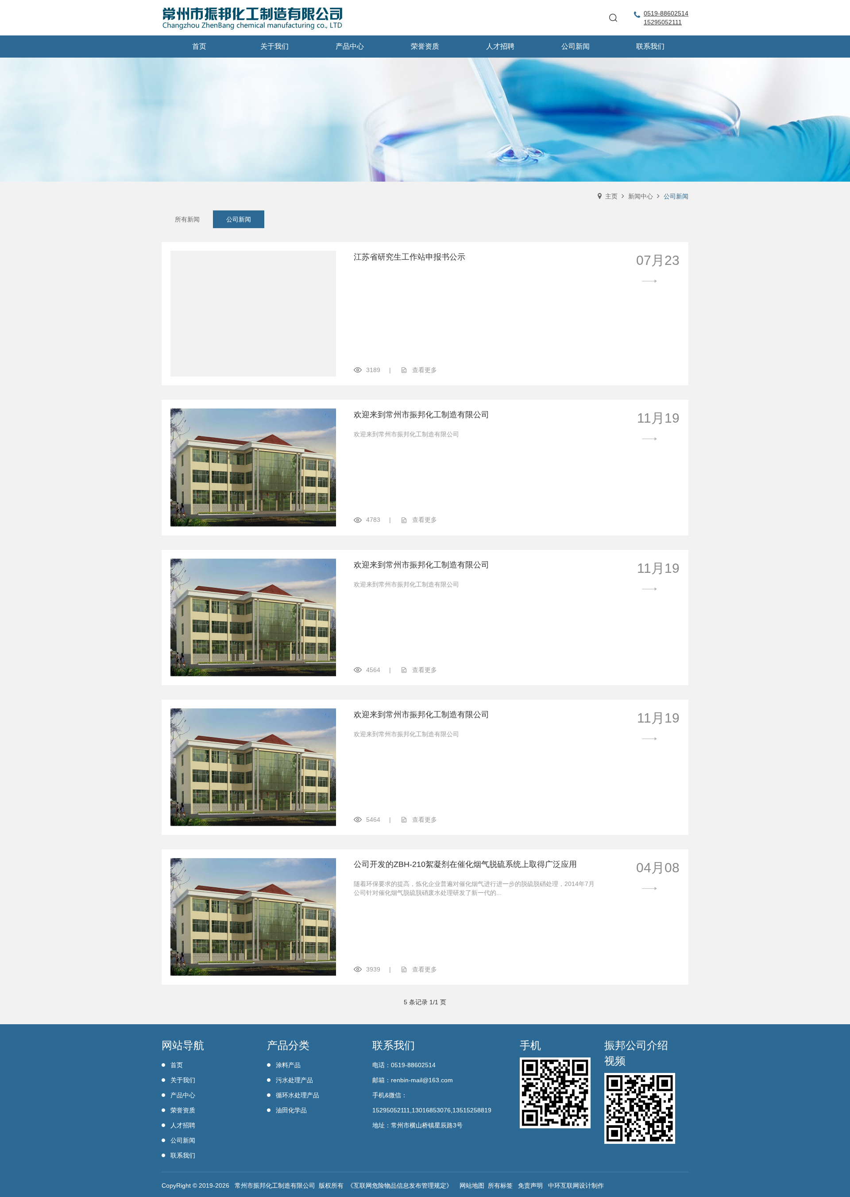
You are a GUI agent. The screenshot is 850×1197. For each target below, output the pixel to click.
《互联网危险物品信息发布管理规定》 (399, 1185)
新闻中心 (640, 196)
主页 (611, 196)
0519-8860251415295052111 (666, 18)
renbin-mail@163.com (422, 1080)
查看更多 (424, 369)
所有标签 (500, 1185)
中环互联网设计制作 (576, 1185)
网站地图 (472, 1185)
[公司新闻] (425, 120)
